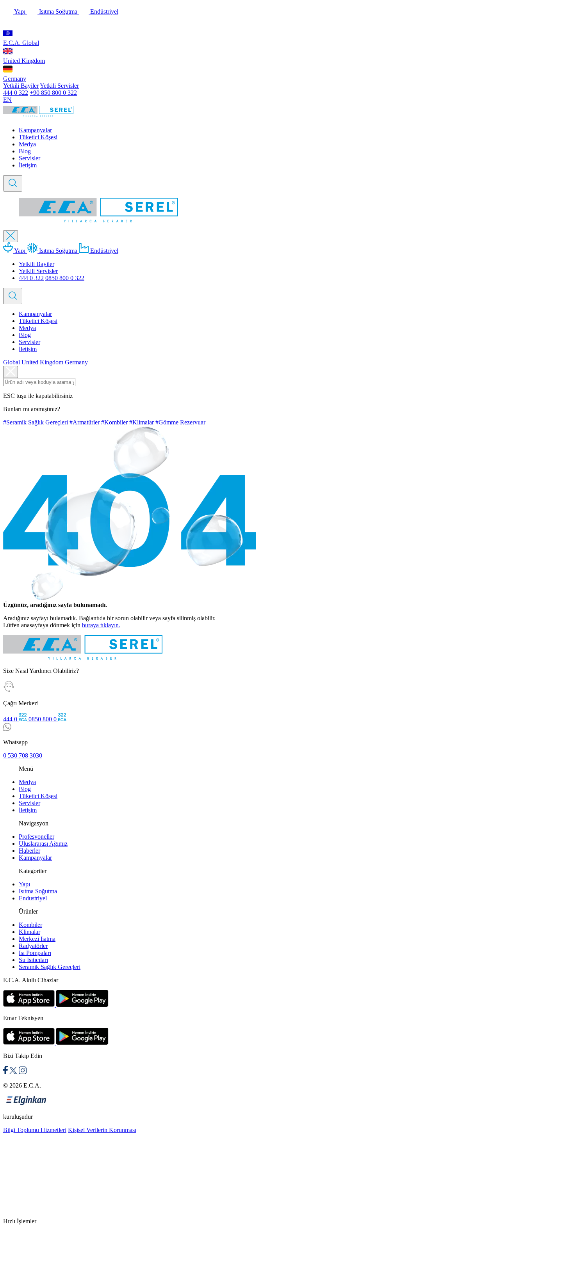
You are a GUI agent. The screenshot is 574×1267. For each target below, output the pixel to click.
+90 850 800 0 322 (53, 92)
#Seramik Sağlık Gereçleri (35, 422)
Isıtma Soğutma (58, 11)
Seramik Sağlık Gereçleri (49, 967)
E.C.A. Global (21, 42)
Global (11, 362)
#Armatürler (85, 422)
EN (7, 99)
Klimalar (29, 931)
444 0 (11, 719)
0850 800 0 (43, 719)
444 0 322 (15, 92)
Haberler (29, 850)
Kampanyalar (35, 130)
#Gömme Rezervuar (180, 422)
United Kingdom (24, 60)
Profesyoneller (36, 836)
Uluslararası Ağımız (43, 843)
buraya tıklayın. (101, 625)
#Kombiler (114, 422)
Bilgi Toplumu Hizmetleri (34, 1130)
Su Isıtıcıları (33, 959)
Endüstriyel (103, 11)
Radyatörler (33, 945)
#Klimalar (141, 422)
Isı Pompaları (35, 952)
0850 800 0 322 (64, 278)
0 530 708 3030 (22, 755)
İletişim (28, 165)
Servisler (29, 158)
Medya (27, 144)
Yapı (20, 11)
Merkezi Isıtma (37, 938)
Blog (25, 151)
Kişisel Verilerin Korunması (102, 1130)
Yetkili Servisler (59, 85)
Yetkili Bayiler (21, 85)
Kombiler (30, 924)
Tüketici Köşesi (38, 137)
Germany (14, 78)
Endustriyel (33, 898)
